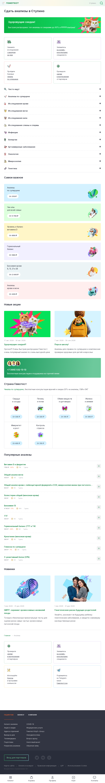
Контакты (94, 781)
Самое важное (13, 177)
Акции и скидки (9, 728)
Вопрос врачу (32, 739)
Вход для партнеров (16, 758)
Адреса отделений (11, 731)
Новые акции (12, 304)
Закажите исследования (12, 51)
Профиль (52, 781)
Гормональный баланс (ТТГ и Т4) (20, 526)
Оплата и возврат (25, 766)
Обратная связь (33, 746)
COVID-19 (30, 724)
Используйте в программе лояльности (12, 679)
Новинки (9, 569)
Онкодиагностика (33, 735)
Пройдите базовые (12, 75)
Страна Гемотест (15, 384)
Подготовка (8, 742)
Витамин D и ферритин (15, 464)
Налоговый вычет (33, 742)
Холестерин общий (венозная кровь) (21, 495)
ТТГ (6, 516)
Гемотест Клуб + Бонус (35, 731)
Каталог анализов (11, 724)
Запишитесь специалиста (62, 51)
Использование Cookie (77, 766)
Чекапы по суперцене (14, 389)
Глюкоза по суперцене (15, 547)
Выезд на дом (9, 735)
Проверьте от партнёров (63, 75)
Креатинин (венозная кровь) (17, 536)
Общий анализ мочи (13, 475)
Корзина (31, 781)
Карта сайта (9, 766)
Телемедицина (10, 739)
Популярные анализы (18, 454)
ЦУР (62, 766)
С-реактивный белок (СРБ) (17, 557)
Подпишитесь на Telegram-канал (62, 679)
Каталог (11, 781)
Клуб (73, 781)
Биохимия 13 (10, 506)
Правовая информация (46, 766)
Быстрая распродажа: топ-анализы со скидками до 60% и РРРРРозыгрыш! (41, 27)
